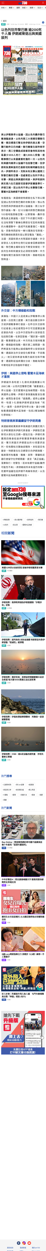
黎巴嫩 (40, 520)
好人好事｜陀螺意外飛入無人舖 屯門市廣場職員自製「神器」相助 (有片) (23, 995)
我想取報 (23, 1248)
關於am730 (36, 1248)
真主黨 (15, 525)
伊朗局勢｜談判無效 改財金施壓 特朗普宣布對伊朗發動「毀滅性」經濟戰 (23, 641)
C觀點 (6, 795)
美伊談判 (30, 520)
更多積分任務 (35, 1228)
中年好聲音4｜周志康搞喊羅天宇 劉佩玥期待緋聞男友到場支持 (23, 880)
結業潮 (31, 785)
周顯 (5, 800)
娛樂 (3, 885)
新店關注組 (20, 790)
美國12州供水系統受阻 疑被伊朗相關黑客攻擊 (22, 567)
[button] (3, 3)
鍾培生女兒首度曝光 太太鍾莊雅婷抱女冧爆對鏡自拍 (23, 918)
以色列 (6, 525)
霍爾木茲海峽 (27, 525)
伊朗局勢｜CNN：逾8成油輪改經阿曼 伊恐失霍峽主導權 (23, 755)
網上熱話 (32, 790)
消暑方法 (24, 795)
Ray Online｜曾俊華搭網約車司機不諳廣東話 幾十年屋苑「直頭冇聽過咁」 (23, 843)
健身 (33, 795)
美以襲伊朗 (18, 520)
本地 (3, 848)
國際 (3, 24)
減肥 (41, 795)
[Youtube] (29, 1243)
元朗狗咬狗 (7, 785)
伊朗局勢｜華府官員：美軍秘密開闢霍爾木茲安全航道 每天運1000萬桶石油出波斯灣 (23, 678)
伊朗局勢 (7, 520)
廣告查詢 (10, 1248)
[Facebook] (18, 1243)
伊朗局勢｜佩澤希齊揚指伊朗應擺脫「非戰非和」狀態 (22, 603)
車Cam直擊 (20, 785)
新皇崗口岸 (7, 790)
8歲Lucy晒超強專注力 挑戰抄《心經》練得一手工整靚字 (23, 955)
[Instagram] (24, 1243)
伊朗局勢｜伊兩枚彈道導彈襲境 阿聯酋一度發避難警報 (23, 718)
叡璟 (14, 795)
